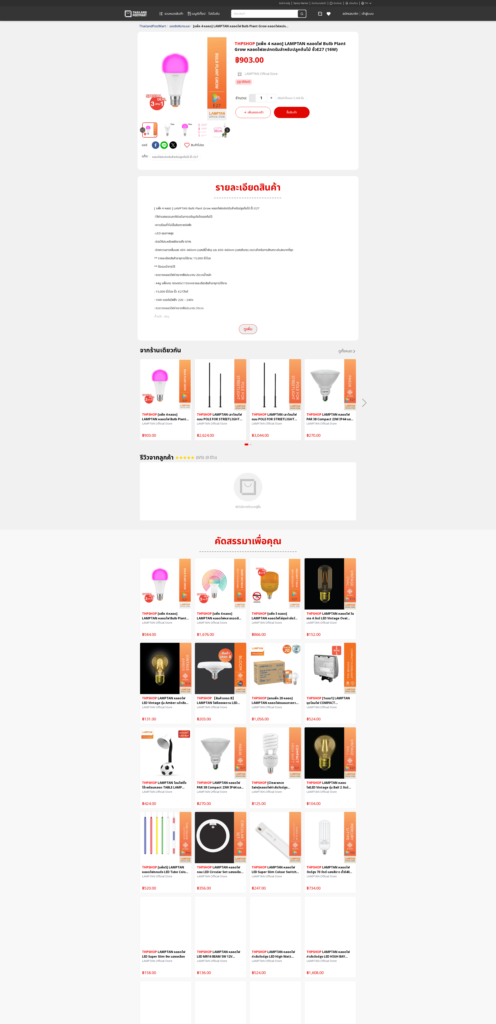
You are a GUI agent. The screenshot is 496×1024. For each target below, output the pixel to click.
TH (366, 3)
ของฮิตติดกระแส (180, 26)
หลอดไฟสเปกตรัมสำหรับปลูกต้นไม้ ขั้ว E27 (175, 157)
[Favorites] (328, 13)
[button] (320, 13)
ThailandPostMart (153, 26)
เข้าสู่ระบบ (368, 13)
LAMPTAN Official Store (261, 74)
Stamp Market (300, 3)
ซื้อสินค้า (292, 112)
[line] (164, 145)
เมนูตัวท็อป (198, 13)
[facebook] (155, 145)
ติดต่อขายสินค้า (319, 3)
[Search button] (302, 13)
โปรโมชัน (214, 13)
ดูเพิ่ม (248, 329)
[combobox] (265, 13)
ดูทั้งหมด (345, 351)
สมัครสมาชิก (350, 13)
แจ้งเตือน (353, 3)
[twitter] (173, 145)
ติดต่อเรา (337, 3)
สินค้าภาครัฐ (284, 3)
